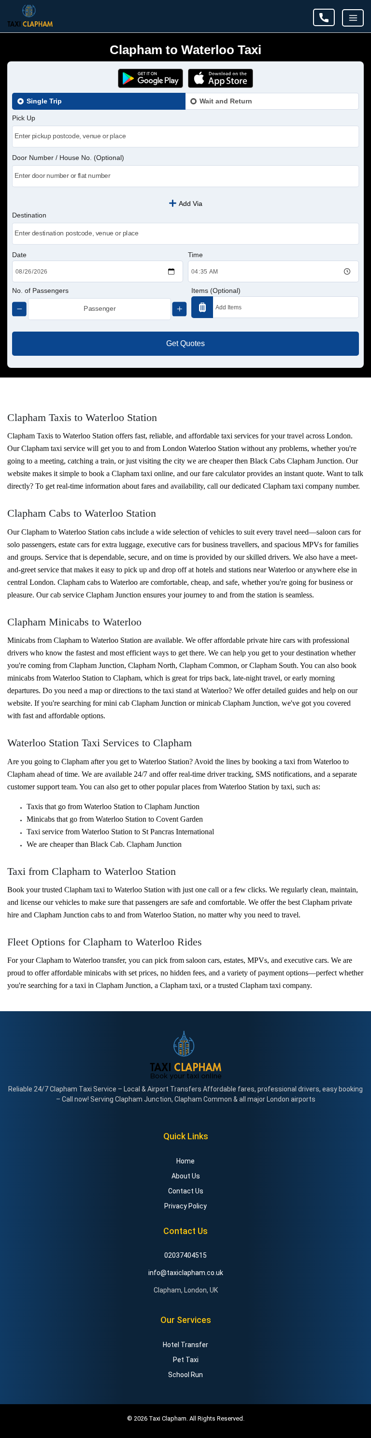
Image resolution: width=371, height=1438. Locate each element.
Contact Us (185, 1191)
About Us (185, 1176)
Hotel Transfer (185, 1345)
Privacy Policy (185, 1206)
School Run (185, 1375)
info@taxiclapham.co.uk (185, 1273)
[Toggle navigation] (353, 18)
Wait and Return (226, 101)
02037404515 (324, 17)
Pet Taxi (186, 1360)
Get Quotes (185, 343)
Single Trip (44, 101)
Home (185, 1161)
